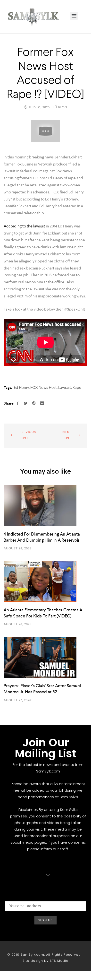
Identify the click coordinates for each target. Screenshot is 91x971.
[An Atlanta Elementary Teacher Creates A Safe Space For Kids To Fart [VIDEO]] (45, 581)
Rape (77, 387)
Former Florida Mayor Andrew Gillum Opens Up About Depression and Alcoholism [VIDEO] (66, 436)
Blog (62, 107)
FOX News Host (43, 387)
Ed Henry (21, 387)
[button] (74, 16)
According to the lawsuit (24, 226)
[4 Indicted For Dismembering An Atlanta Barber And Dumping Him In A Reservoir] (45, 505)
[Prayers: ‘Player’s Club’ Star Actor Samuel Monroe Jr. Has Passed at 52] (45, 657)
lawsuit (64, 387)
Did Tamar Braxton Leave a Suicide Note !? (23, 433)
